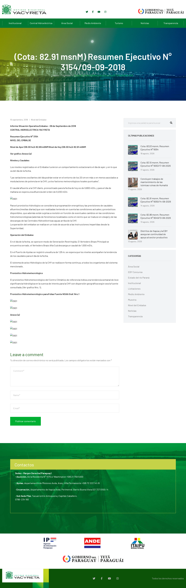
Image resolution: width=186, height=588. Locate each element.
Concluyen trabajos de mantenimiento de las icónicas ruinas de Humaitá (154, 182)
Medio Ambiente (93, 23)
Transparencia (170, 23)
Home (56, 75)
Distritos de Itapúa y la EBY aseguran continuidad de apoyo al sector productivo (154, 234)
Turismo (119, 23)
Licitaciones (134, 288)
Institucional (15, 23)
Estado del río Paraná (138, 277)
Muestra (132, 299)
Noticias (145, 23)
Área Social (67, 23)
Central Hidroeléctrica (41, 23)
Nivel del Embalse (38, 119)
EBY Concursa (135, 272)
